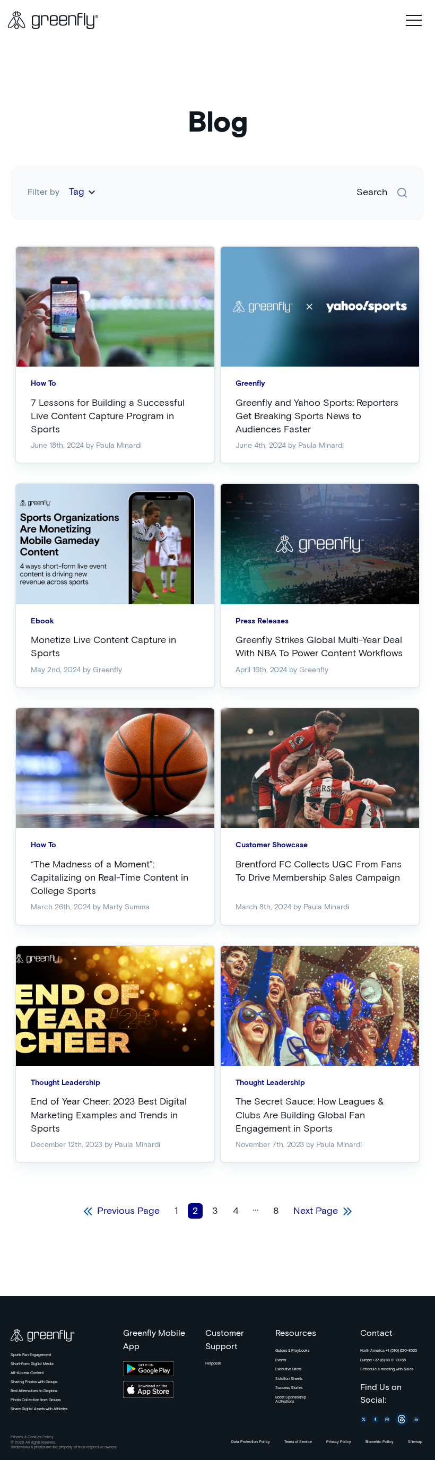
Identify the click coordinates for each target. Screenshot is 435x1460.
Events (280, 1360)
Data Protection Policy (250, 1442)
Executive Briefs (288, 1369)
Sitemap (415, 1442)
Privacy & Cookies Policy (32, 1437)
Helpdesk (213, 1363)
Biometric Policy (380, 1442)
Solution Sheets (288, 1378)
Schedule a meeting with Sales (386, 1369)
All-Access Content (27, 1373)
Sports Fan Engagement (31, 1355)
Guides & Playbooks (292, 1350)
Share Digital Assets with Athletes (39, 1409)
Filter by (43, 192)
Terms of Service (298, 1442)
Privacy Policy (338, 1442)
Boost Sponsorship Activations (290, 1399)
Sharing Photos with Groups (34, 1382)
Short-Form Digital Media (32, 1364)
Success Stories (288, 1387)
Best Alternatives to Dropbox (34, 1391)
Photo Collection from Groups (35, 1400)
